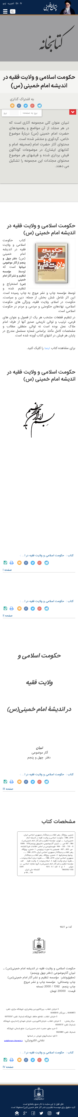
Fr (21, 3)
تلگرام (39, 105)
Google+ (32, 105)
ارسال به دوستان (12, 105)
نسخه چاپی (12, 562)
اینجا (47, 348)
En (17, 3)
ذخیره (6, 562)
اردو (4, 3)
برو (5, 113)
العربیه (11, 3)
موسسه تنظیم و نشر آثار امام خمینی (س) (42, 1107)
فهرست (72, 112)
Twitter (25, 105)
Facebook (19, 105)
